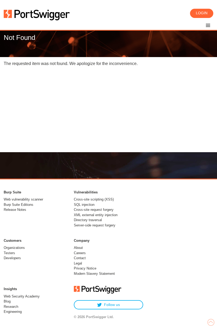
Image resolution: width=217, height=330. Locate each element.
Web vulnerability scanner (23, 199)
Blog (7, 301)
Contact (80, 258)
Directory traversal (88, 220)
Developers (12, 258)
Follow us (112, 305)
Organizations (14, 248)
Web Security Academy (22, 296)
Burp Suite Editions (18, 205)
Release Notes (15, 210)
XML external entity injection (95, 215)
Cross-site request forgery (94, 210)
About (78, 248)
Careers (80, 253)
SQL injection (84, 205)
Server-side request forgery (94, 225)
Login (201, 13)
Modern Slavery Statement (94, 274)
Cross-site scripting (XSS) (94, 199)
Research (11, 307)
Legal (78, 263)
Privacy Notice (85, 268)
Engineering (13, 312)
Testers (9, 253)
